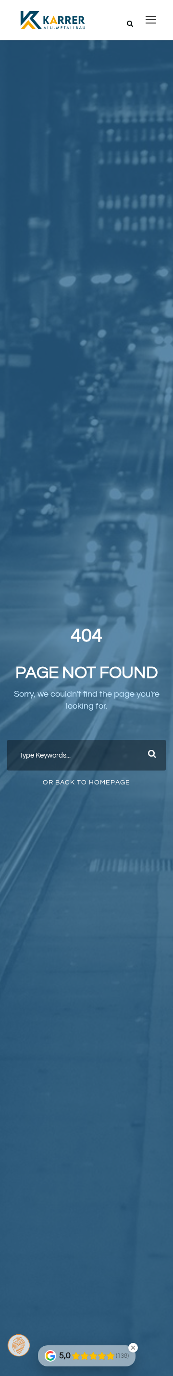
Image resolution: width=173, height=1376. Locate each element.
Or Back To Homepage (86, 782)
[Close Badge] (133, 1347)
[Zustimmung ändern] (18, 1345)
